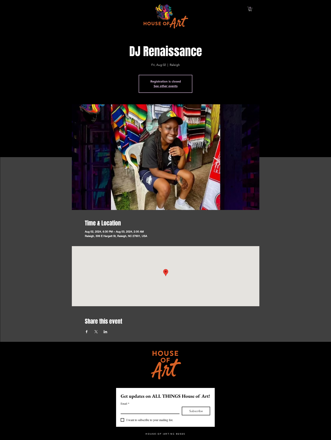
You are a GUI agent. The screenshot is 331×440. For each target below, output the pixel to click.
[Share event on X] (96, 331)
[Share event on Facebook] (86, 331)
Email (125, 403)
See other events (166, 86)
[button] (250, 9)
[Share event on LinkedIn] (105, 331)
